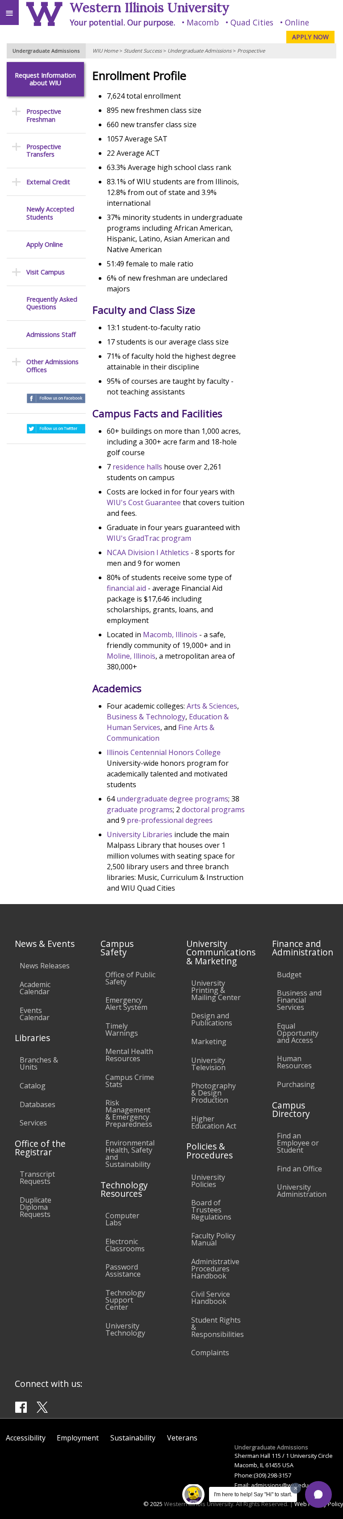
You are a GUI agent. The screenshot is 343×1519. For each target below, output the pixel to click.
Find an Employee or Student (298, 1143)
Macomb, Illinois (170, 634)
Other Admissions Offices (52, 366)
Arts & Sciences (212, 706)
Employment (78, 1438)
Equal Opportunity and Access (297, 1033)
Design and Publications (211, 1019)
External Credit (48, 182)
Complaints (210, 1352)
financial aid (126, 588)
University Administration (301, 1190)
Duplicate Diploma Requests (35, 1207)
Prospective (251, 50)
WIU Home (105, 50)
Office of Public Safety (130, 978)
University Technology (125, 1329)
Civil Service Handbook (210, 1297)
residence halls (137, 467)
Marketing (208, 1041)
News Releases (45, 966)
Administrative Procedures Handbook (215, 1269)
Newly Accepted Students (50, 213)
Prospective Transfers (43, 150)
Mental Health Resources (129, 1054)
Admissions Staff (51, 334)
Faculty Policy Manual (213, 1239)
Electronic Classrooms (125, 1245)
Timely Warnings (121, 1029)
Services (33, 1123)
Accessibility (26, 1438)
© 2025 (153, 1504)
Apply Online (44, 244)
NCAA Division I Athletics (148, 552)
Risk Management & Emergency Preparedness (128, 1113)
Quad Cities (251, 22)
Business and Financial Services (299, 1000)
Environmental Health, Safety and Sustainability (130, 1153)
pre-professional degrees (170, 820)
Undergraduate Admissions (199, 50)
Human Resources (294, 1062)
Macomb (203, 22)
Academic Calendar (35, 987)
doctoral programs (213, 809)
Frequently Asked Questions (51, 303)
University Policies (208, 1180)
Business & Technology (146, 717)
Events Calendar (35, 1013)
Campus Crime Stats (129, 1080)
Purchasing (296, 1084)
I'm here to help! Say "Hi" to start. (253, 1494)
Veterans (182, 1438)
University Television (208, 1063)
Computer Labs (122, 1219)
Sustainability (132, 1438)
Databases (37, 1104)
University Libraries (139, 834)
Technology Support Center (125, 1300)
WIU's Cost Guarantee (144, 502)
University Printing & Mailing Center (216, 990)
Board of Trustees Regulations (211, 1210)
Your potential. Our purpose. (122, 22)
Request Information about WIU (45, 79)
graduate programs (140, 809)
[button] (318, 1494)
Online (297, 22)
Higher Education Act (213, 1122)
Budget (289, 974)
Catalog (33, 1086)
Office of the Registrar (40, 1147)
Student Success (143, 50)
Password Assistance (123, 1270)
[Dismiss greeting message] (295, 1488)
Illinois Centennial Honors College (164, 752)
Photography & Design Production (213, 1093)
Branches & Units (39, 1063)
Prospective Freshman (43, 115)
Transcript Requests (37, 1177)
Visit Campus (45, 272)
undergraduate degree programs (172, 799)
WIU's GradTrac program (149, 538)
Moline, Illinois (131, 656)
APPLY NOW (310, 37)
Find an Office (299, 1169)
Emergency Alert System (126, 1003)
